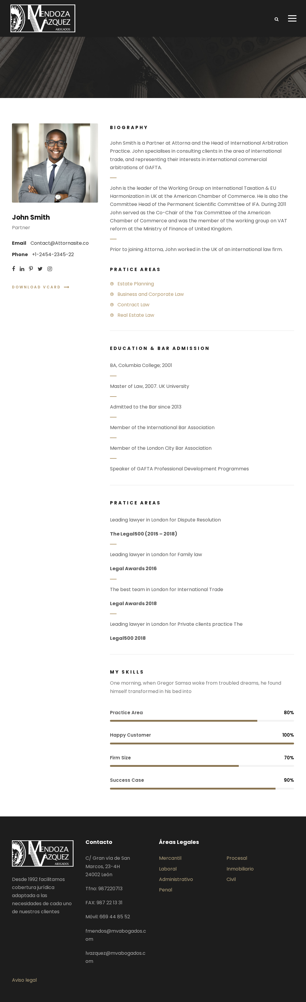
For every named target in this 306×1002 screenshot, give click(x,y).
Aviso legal (24, 980)
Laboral (168, 868)
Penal (165, 889)
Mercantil (170, 858)
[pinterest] (31, 269)
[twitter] (40, 269)
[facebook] (13, 269)
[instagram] (50, 269)
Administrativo (176, 879)
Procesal (237, 858)
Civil (231, 879)
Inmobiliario (240, 868)
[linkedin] (22, 269)
